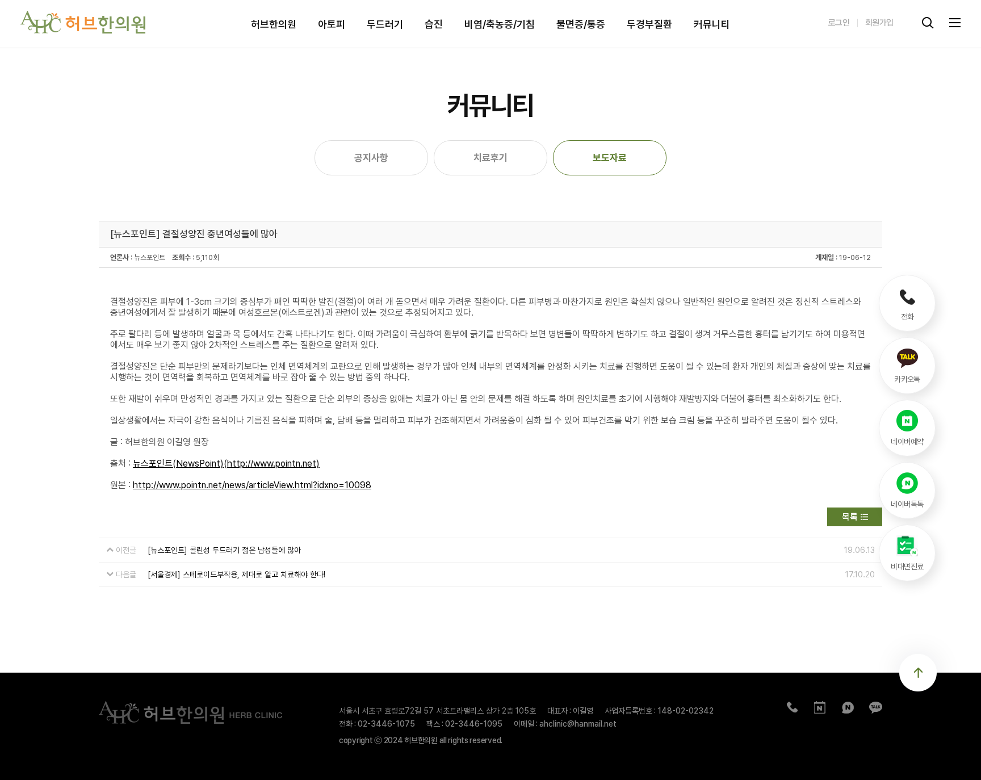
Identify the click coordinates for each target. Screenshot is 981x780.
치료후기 (490, 157)
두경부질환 (649, 24)
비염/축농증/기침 (499, 24)
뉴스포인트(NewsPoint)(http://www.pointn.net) (226, 463)
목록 (850, 516)
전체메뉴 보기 (955, 22)
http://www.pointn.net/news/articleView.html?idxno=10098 (252, 485)
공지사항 (371, 157)
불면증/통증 (580, 24)
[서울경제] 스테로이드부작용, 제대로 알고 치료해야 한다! (236, 574)
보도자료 (610, 157)
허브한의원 (273, 24)
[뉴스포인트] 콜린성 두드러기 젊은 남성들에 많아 (224, 550)
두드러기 (385, 24)
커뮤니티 (712, 24)
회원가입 (879, 23)
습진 (434, 24)
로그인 (838, 23)
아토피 (331, 24)
